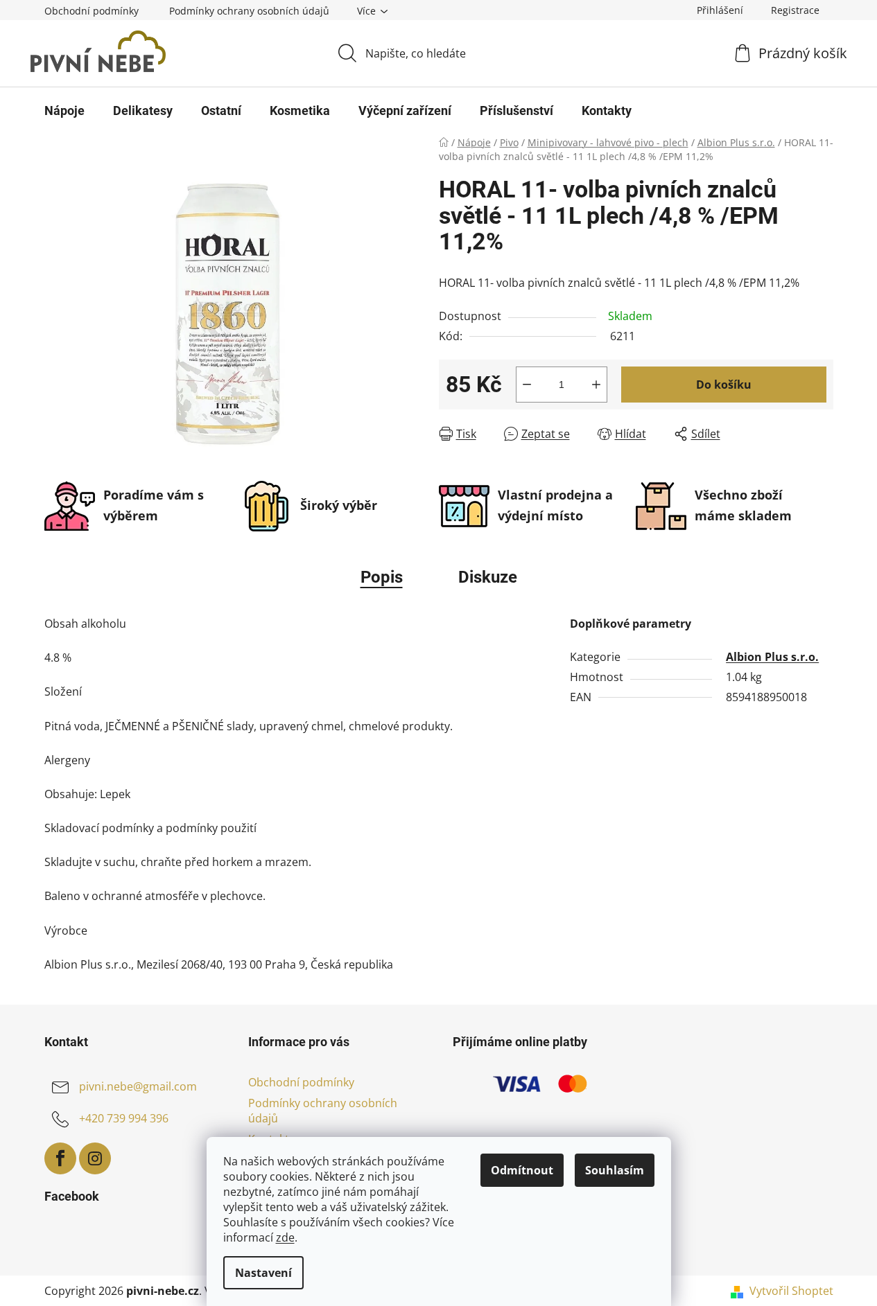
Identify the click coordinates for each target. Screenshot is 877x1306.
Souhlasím (614, 1170)
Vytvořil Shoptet (791, 1290)
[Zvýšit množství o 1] (596, 384)
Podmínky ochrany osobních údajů (249, 10)
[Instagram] (95, 1158)
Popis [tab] (382, 577)
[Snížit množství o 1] (526, 384)
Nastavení (263, 1272)
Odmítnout (522, 1170)
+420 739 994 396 (123, 1118)
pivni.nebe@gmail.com (138, 1086)
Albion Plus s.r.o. (772, 656)
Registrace (795, 10)
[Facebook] (60, 1158)
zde (285, 1237)
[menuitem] (64, 110)
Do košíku (724, 384)
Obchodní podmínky (91, 10)
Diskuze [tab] (487, 577)
